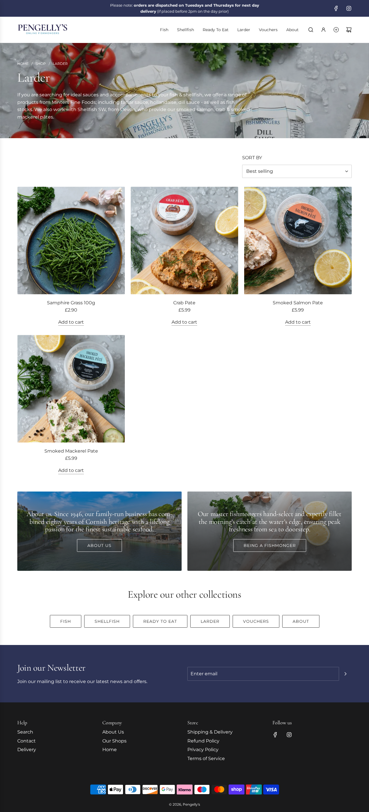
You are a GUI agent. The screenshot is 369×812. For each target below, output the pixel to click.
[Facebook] (336, 8)
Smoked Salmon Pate (298, 302)
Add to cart (71, 322)
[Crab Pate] (184, 240)
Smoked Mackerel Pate (71, 451)
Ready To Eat (160, 621)
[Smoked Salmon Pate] (298, 240)
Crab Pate (184, 302)
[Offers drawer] (336, 29)
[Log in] (323, 29)
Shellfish (107, 621)
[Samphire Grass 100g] (71, 240)
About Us (99, 545)
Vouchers (256, 621)
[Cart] (348, 29)
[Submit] (345, 673)
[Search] (310, 29)
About (301, 621)
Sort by (252, 157)
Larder (210, 621)
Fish (65, 621)
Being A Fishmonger (270, 545)
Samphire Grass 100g (71, 302)
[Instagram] (348, 8)
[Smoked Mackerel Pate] (71, 388)
